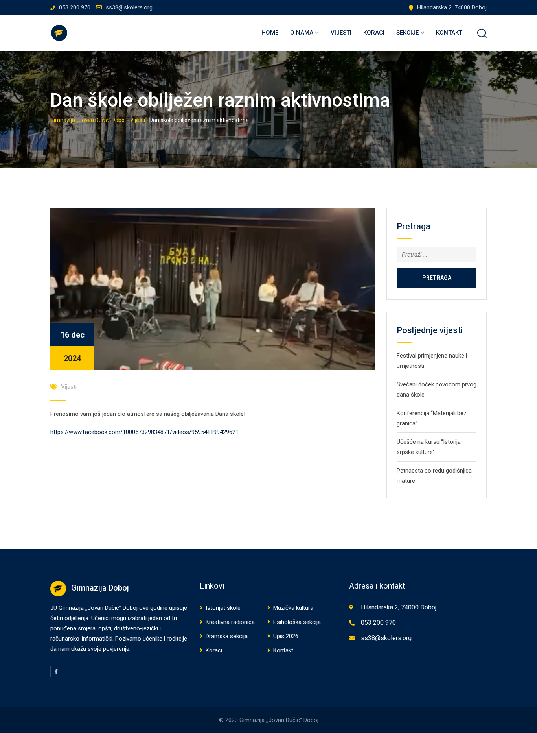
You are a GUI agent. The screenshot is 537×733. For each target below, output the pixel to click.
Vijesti (341, 32)
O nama (301, 32)
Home (269, 32)
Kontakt (449, 32)
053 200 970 (74, 7)
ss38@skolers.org (129, 7)
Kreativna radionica (230, 622)
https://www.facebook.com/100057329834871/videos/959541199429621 (144, 432)
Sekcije (407, 32)
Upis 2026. (286, 636)
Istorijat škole (223, 607)
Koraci (373, 32)
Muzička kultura (293, 607)
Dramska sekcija (227, 636)
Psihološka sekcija (297, 622)
